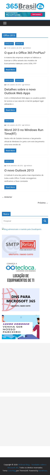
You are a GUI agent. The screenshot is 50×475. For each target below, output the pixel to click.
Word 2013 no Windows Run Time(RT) (23, 132)
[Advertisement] (25, 368)
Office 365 (19, 43)
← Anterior (7, 197)
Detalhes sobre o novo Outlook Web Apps (20, 91)
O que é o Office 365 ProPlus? (24, 53)
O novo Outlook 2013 (19, 170)
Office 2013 (9, 43)
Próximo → (43, 202)
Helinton (28, 48)
